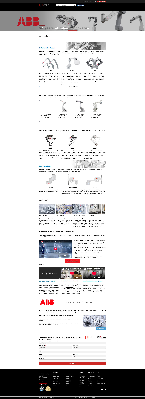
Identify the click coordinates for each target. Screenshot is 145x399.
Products (56, 372)
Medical (89, 378)
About (98, 372)
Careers (98, 376)
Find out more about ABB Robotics (48, 341)
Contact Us (43, 381)
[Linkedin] (102, 389)
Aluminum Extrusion (56, 383)
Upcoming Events (100, 378)
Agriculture (90, 374)
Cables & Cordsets (69, 374)
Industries (91, 372)
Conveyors (68, 385)
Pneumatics (55, 374)
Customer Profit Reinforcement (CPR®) (82, 383)
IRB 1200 (100, 287)
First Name (42, 345)
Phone (41, 354)
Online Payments (82, 374)
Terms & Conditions (91, 397)
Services (81, 372)
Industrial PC (68, 378)
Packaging (90, 383)
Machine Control (56, 378)
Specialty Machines (91, 385)
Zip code (75, 354)
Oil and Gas (90, 381)
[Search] (74, 5)
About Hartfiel (99, 374)
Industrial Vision (69, 381)
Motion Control (56, 376)
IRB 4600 (103, 288)
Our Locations (43, 384)
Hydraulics (68, 383)
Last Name (75, 345)
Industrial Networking (70, 376)
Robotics (54, 385)
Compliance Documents (101, 383)
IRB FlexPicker (69, 287)
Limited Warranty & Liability (83, 397)
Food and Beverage (91, 376)
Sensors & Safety (56, 381)
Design (80, 386)
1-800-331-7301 (93, 1)
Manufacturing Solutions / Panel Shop (82, 377)
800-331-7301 (41, 379)
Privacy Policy (74, 397)
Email (40, 349)
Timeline (98, 381)
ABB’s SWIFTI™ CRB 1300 (45, 284)
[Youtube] (105, 389)
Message (41, 358)
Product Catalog (101, 1)
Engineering (81, 380)
